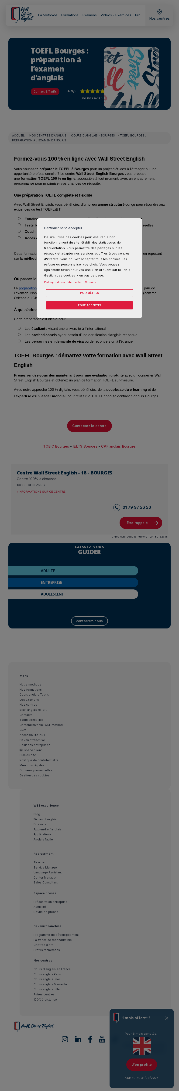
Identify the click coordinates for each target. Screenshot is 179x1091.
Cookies (90, 282)
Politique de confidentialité (62, 282)
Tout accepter (90, 305)
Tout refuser (44, 299)
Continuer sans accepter (63, 228)
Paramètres (89, 292)
